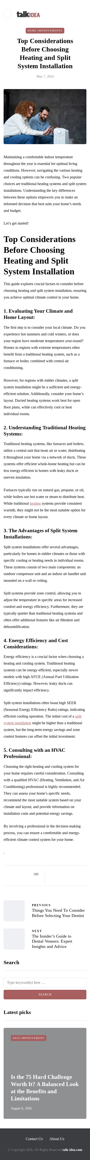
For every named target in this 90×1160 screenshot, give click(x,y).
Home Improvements (45, 30)
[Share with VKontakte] (83, 874)
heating (35, 503)
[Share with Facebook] (53, 874)
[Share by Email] (53, 880)
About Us (56, 1139)
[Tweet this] (59, 874)
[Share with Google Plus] (65, 874)
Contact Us (34, 1139)
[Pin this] (77, 874)
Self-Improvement (28, 1038)
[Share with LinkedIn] (71, 874)
